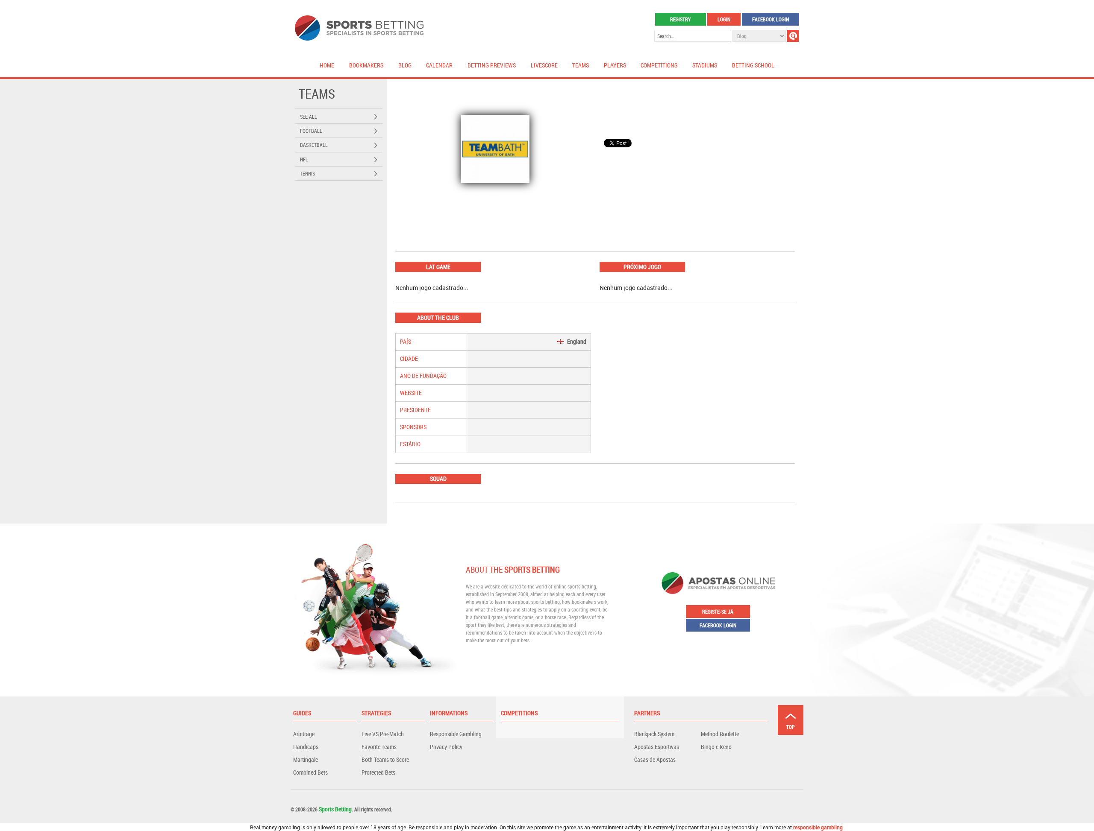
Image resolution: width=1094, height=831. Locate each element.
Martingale (305, 759)
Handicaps (305, 747)
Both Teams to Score (385, 759)
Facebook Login (770, 19)
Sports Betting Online (359, 28)
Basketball (314, 144)
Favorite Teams (379, 747)
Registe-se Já (717, 611)
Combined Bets (310, 772)
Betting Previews (492, 65)
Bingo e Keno (716, 747)
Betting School (753, 65)
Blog (405, 65)
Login (724, 19)
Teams (580, 65)
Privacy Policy (446, 747)
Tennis (307, 173)
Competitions (659, 65)
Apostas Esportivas (656, 747)
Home (327, 65)
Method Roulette (720, 734)
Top (790, 726)
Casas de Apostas (655, 759)
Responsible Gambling (456, 734)
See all (308, 116)
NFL (304, 159)
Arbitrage (304, 734)
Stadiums (704, 65)
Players (615, 65)
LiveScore (544, 65)
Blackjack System (654, 734)
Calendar (439, 65)
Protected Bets (378, 772)
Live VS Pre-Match (383, 734)
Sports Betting (335, 809)
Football (311, 130)
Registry (680, 19)
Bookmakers (366, 65)
